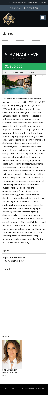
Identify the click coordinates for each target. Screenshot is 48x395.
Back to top (40, 388)
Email (4, 376)
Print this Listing (38, 75)
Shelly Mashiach (9, 369)
